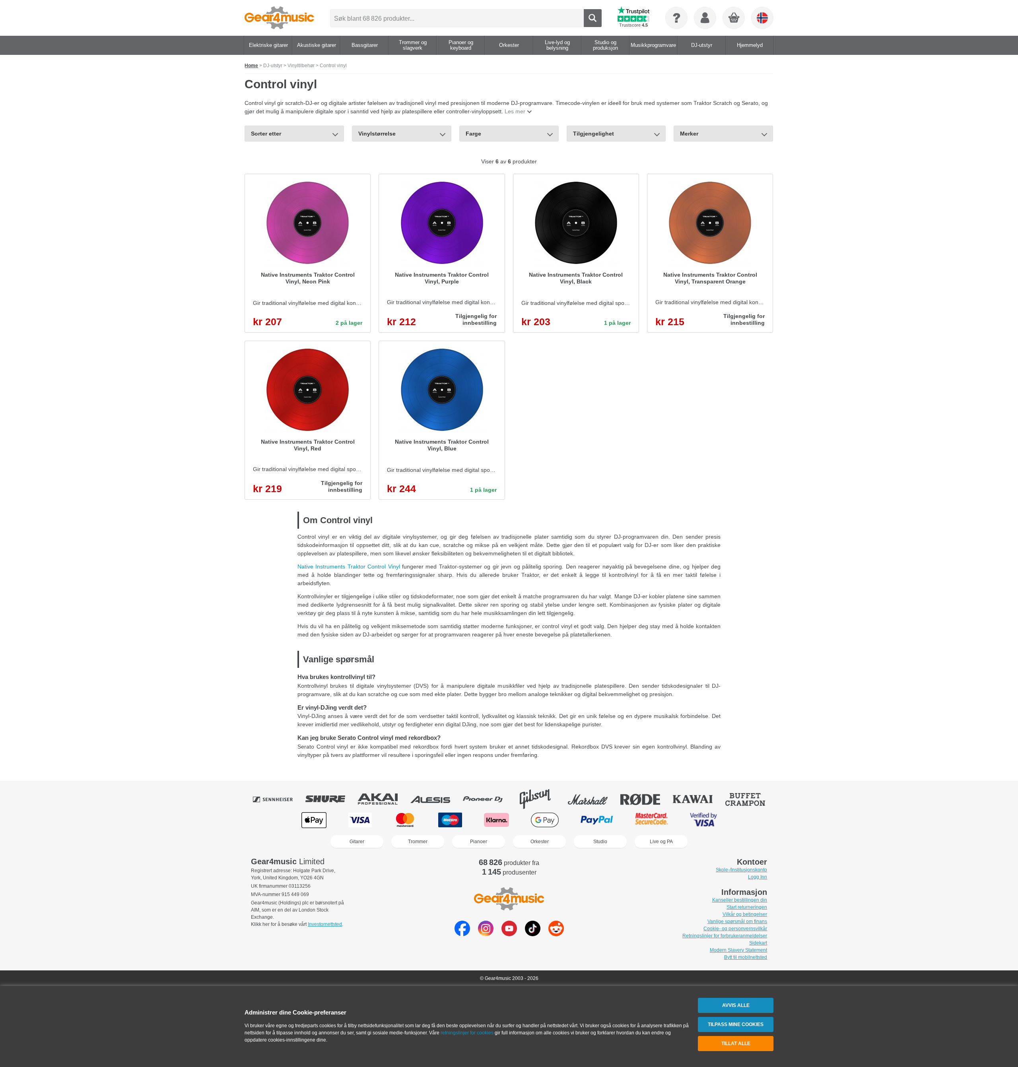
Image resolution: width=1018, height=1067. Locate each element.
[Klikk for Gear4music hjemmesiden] (279, 17)
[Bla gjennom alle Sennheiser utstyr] (278, 799)
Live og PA (661, 841)
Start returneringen (747, 907)
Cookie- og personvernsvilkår (735, 928)
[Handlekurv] (734, 18)
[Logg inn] (705, 18)
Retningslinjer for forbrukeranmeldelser (724, 936)
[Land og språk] (762, 18)
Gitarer (357, 841)
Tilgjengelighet (593, 133)
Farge (473, 133)
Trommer (417, 841)
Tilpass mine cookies (736, 1024)
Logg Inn (757, 877)
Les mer (515, 111)
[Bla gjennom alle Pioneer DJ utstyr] (488, 799)
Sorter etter (266, 133)
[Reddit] (556, 934)
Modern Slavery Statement (738, 950)
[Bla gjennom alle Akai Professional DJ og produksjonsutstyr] (383, 799)
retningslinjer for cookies (467, 1033)
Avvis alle (736, 1005)
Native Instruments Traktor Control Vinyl (348, 566)
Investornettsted (325, 924)
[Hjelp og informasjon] (676, 18)
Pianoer (478, 841)
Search (593, 18)
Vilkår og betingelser (745, 914)
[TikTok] (532, 934)
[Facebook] (462, 934)
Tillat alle (735, 1043)
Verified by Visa (703, 820)
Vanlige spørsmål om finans (737, 921)
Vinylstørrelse (377, 133)
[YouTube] (509, 934)
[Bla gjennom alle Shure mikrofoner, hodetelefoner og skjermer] (331, 799)
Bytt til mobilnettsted (745, 957)
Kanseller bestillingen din (739, 900)
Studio (600, 841)
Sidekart (758, 943)
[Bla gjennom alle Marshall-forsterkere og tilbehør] (593, 799)
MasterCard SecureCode (651, 820)
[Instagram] (485, 934)
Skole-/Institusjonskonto (741, 870)
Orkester (539, 841)
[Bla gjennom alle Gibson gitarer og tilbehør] (541, 799)
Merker (689, 133)
